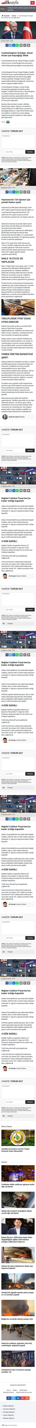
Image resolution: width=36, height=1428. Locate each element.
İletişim (15, 1390)
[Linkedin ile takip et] (18, 1398)
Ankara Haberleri (8, 1406)
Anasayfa (7, 16)
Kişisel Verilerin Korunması (24, 1392)
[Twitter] (10, 45)
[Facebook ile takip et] (8, 1398)
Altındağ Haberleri (9, 1412)
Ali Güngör (12, 576)
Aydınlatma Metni (8, 1392)
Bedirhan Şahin (14, 417)
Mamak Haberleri (8, 1418)
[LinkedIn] (13, 45)
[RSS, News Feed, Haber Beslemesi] (27, 1398)
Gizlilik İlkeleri (23, 1390)
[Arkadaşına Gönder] (21, 45)
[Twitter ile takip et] (13, 1398)
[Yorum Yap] (28, 45)
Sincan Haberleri (8, 1415)
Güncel (14, 16)
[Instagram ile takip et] (22, 1398)
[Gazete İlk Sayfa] (9, 3)
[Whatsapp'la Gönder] (17, 45)
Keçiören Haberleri (9, 1409)
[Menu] (32, 3)
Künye (9, 1390)
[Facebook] (7, 45)
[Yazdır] (24, 45)
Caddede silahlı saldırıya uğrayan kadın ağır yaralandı (21, 9)
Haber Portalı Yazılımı (11, 1425)
